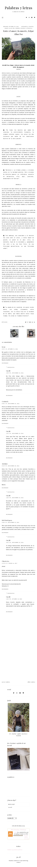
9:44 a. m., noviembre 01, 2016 (10, 403)
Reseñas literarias (26, 28)
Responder (5, 363)
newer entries (6, 682)
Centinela (5, 401)
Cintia (15, 832)
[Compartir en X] (25, 322)
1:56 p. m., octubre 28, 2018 (14, 599)
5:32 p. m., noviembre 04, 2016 (10, 465)
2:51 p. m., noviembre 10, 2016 (15, 433)
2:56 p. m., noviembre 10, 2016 (15, 497)
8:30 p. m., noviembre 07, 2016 (10, 522)
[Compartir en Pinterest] (30, 322)
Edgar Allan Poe (10, 28)
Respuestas (11, 367)
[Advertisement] (18, 657)
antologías (24, 26)
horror (17, 28)
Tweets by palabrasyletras (14, 849)
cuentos (31, 26)
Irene (4, 347)
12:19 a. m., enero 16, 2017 (9, 563)
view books (26, 838)
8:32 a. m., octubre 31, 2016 (10, 349)
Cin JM (8, 371)
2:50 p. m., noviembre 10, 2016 (15, 373)
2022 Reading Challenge (18, 830)
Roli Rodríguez (7, 520)
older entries (31, 682)
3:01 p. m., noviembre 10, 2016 (15, 542)
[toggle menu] (2, 17)
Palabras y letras (18, 7)
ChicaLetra (5, 561)
